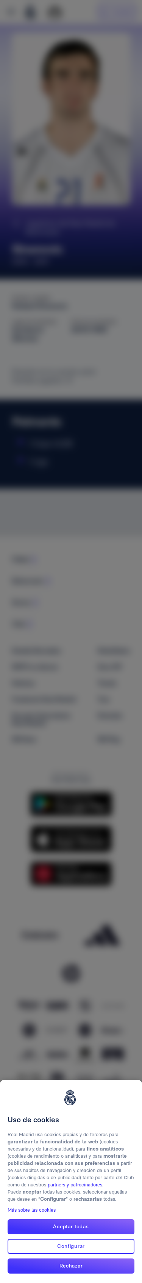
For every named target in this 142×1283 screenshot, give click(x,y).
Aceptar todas (71, 1226)
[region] (71, 1181)
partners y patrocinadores (75, 1185)
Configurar (71, 1246)
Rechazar (71, 1266)
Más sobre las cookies (32, 1210)
